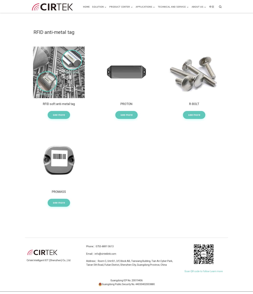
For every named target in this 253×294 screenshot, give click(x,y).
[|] (52, 6)
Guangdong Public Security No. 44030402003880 (128, 284)
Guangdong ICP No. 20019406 (126, 280)
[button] (59, 115)
